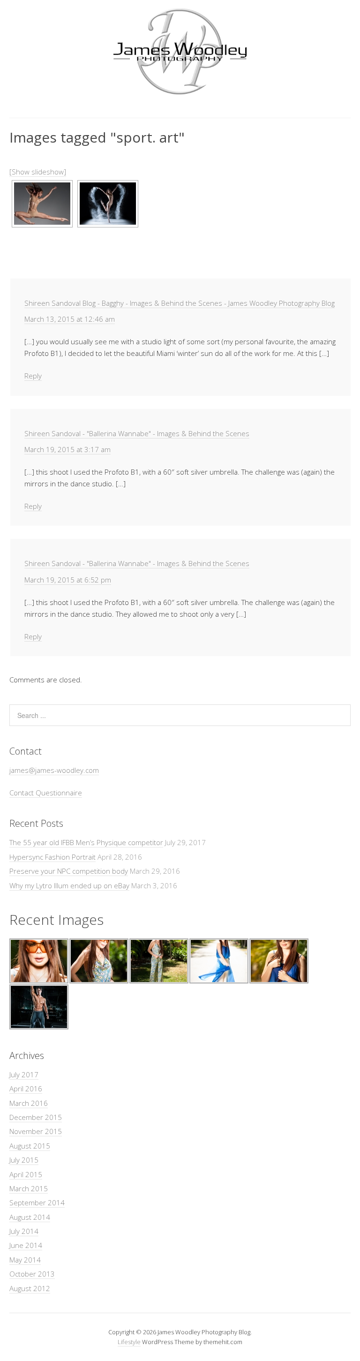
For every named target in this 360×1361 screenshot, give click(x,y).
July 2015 (23, 1159)
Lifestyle (129, 1342)
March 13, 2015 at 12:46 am (69, 319)
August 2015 (29, 1145)
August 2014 (29, 1217)
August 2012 (29, 1288)
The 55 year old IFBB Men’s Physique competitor (86, 842)
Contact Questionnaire (45, 792)
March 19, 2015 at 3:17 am (67, 449)
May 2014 (25, 1259)
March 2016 (28, 1103)
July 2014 (23, 1231)
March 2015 (28, 1188)
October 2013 (32, 1273)
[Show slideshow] (37, 171)
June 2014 (25, 1245)
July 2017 (23, 1074)
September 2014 (37, 1202)
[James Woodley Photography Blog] (179, 93)
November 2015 (35, 1131)
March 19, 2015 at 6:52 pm (67, 579)
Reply (33, 375)
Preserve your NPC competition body (68, 871)
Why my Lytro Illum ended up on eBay (69, 885)
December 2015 (35, 1117)
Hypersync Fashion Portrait (52, 857)
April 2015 (25, 1174)
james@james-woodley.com (54, 770)
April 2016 (25, 1088)
